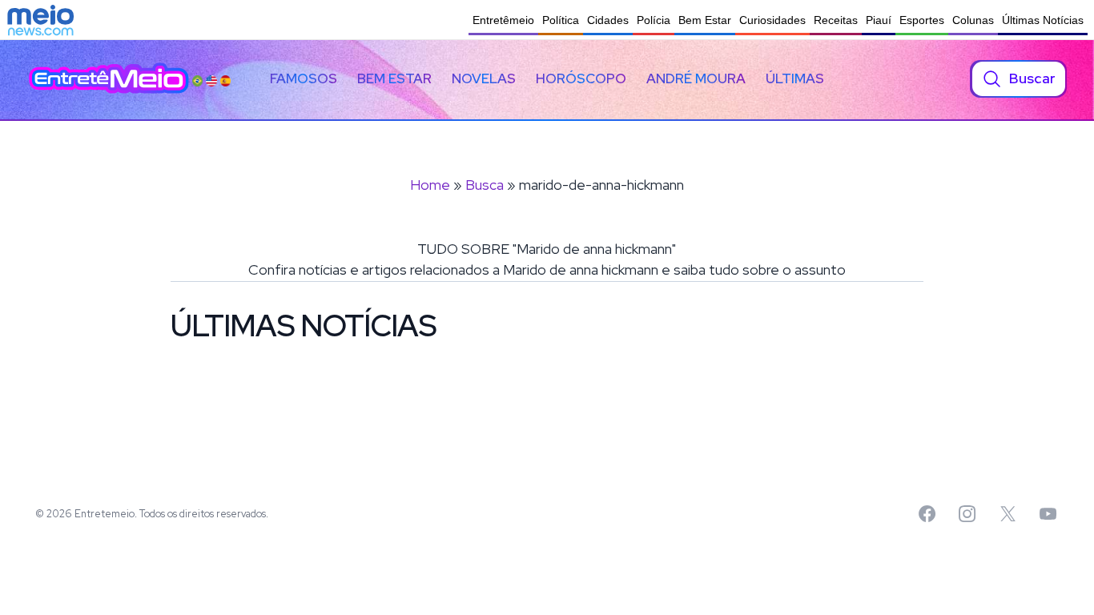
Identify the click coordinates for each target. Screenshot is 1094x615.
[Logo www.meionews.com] (40, 20)
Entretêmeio (503, 20)
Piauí (878, 20)
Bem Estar (704, 20)
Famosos (303, 78)
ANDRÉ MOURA (696, 78)
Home (430, 184)
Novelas (484, 78)
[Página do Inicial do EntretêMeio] (109, 78)
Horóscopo (581, 78)
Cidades (608, 20)
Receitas (836, 20)
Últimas (795, 78)
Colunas (973, 20)
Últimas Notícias (1043, 20)
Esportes (921, 20)
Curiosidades (772, 20)
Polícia (653, 20)
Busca (484, 184)
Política (560, 20)
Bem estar (394, 78)
